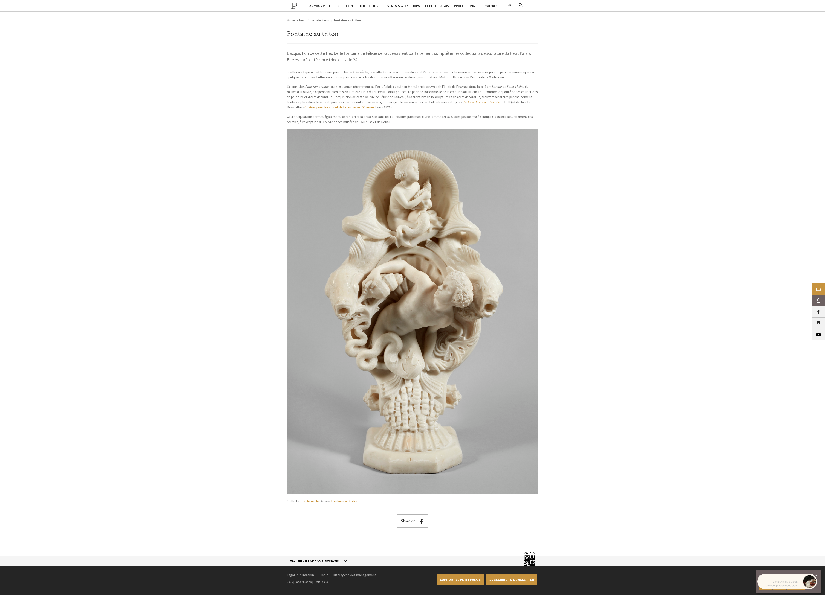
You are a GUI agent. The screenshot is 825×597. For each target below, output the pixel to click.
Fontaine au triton (344, 501)
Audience (491, 6)
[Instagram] (818, 323)
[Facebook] (818, 312)
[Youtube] (818, 334)
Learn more (796, 586)
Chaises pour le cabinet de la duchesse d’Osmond (340, 107)
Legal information (300, 575)
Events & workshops (403, 6)
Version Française (509, 5)
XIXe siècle (311, 501)
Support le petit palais (460, 579)
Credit (323, 575)
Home (291, 20)
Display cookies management (354, 575)
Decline (779, 586)
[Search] (520, 5)
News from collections (314, 20)
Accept (765, 586)
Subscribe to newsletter (511, 579)
